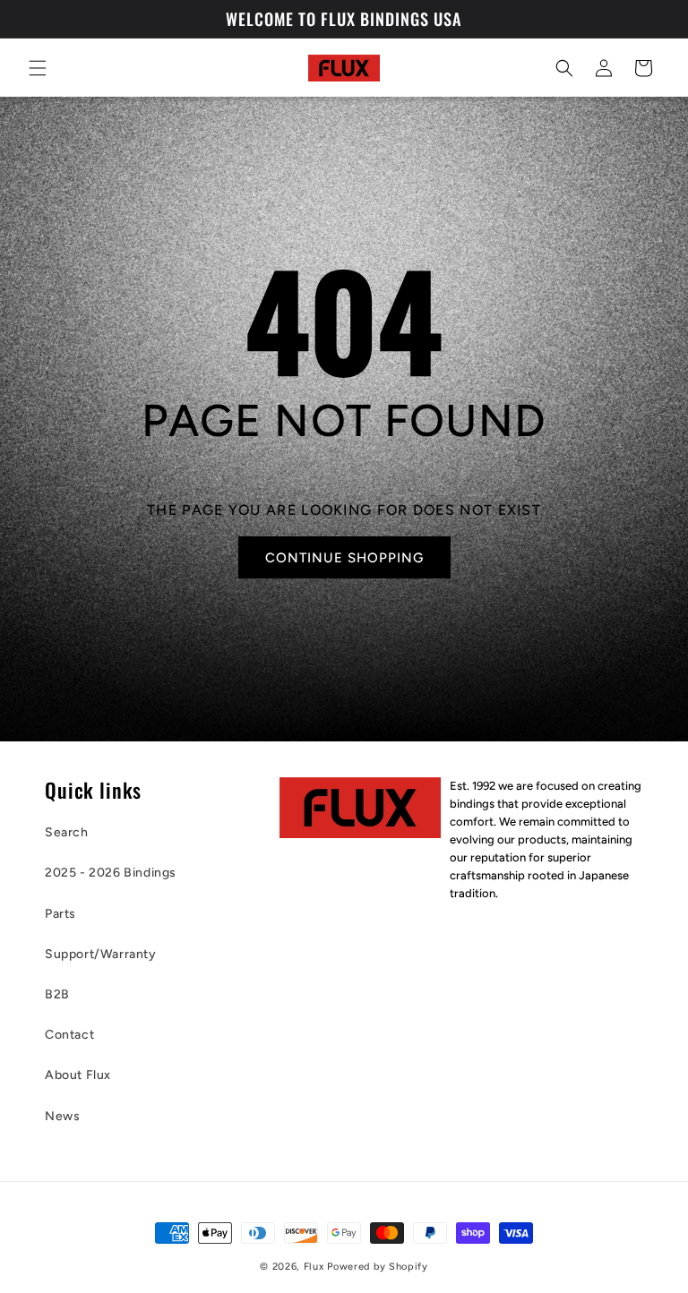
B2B (57, 994)
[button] (37, 68)
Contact (69, 1034)
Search (67, 832)
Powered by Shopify (377, 1266)
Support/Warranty (101, 954)
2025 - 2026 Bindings (110, 872)
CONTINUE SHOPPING (343, 558)
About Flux (78, 1075)
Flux (314, 1266)
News (62, 1116)
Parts (60, 913)
